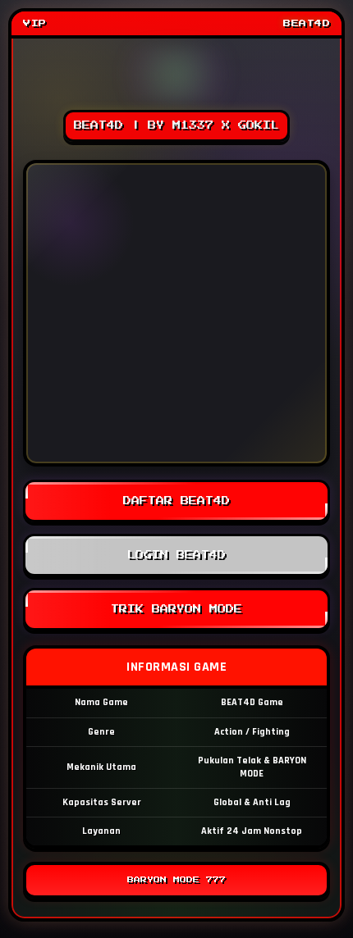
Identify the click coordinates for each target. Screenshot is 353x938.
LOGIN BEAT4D (176, 555)
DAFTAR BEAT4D (176, 501)
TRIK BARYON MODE (176, 609)
